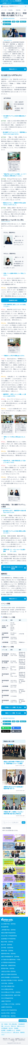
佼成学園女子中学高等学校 (8, 939)
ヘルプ (2, 1034)
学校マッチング (7, 3)
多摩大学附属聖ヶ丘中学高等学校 (10, 977)
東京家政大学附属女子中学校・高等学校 (12, 980)
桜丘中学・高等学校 (6, 944)
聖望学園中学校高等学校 (8, 18)
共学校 (13, 21)
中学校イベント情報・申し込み (13, 707)
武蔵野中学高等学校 (6, 1007)
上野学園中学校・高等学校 (8, 930)
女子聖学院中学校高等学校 (8, 962)
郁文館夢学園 (4, 927)
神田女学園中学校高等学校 (8, 933)
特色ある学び (23, 21)
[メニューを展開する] (25, 6)
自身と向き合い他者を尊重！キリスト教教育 (13, 568)
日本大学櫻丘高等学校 (7, 989)
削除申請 (22, 1032)
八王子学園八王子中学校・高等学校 (10, 1004)
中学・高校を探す (13, 1024)
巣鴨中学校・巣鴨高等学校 (8, 965)
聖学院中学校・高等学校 (7, 968)
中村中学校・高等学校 (7, 983)
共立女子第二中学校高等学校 (9, 936)
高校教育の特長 (13, 300)
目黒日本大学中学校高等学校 (9, 1010)
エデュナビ (7, 1026)
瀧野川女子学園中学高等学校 (9, 974)
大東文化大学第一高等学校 (8, 971)
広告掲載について (11, 1030)
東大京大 (11, 1028)
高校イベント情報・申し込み (13, 713)
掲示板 (6, 1024)
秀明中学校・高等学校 (7, 950)
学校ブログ (13, 1026)
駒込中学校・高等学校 (7, 942)
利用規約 (18, 1030)
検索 (23, 822)
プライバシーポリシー (6, 1032)
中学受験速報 (4, 1028)
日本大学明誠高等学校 (7, 998)
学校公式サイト (13, 69)
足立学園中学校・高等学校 (8, 924)
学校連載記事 (21, 1024)
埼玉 (18, 21)
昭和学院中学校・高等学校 (8, 953)
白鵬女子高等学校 (6, 1001)
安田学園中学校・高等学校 (8, 1016)
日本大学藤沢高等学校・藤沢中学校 (10, 995)
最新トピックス (21, 1026)
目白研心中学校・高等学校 (8, 1013)
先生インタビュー (6, 21)
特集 (2, 1026)
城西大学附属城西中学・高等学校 (10, 956)
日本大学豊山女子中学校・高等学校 (10, 992)
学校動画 (16, 1028)
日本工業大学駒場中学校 (7, 986)
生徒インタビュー (6, 24)
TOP (2, 1024)
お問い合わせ (16, 1032)
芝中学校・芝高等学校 (7, 947)
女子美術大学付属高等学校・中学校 (10, 959)
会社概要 (3, 1030)
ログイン (22, 3)
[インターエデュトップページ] (14, 920)
